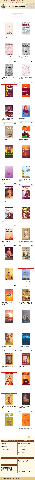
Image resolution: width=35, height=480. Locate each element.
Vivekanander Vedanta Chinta (24, 346)
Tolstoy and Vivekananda (6, 179)
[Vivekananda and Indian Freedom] (26, 151)
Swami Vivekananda (4, 446)
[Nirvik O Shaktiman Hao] (9, 419)
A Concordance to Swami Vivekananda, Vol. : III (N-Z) (26, 78)
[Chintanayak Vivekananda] (9, 339)
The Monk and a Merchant (23, 261)
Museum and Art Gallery (21, 449)
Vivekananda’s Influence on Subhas (25, 220)
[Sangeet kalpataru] (26, 359)
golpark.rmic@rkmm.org (28, 0)
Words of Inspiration (22, 118)
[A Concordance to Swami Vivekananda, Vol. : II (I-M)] (9, 70)
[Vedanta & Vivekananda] (9, 234)
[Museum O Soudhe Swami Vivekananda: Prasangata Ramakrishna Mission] (26, 419)
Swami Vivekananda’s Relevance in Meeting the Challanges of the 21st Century (8, 303)
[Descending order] (22, 14)
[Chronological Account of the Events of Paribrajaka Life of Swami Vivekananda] (26, 295)
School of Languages (21, 452)
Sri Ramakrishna (3, 443)
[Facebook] (21, 471)
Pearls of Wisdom (5, 139)
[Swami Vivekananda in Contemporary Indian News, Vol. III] (9, 49)
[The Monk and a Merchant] (26, 253)
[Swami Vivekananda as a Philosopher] (26, 192)
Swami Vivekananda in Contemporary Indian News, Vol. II (25, 37)
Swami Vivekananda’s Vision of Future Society (25, 282)
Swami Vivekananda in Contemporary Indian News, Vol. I (8, 37)
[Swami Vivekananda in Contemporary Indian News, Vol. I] (9, 28)
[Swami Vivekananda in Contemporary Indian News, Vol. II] (26, 28)
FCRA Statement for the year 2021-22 (6, 468)
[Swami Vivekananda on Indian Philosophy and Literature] (9, 111)
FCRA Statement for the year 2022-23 (6, 469)
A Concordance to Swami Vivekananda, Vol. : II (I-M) (9, 78)
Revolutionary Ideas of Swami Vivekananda (7, 159)
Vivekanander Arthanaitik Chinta (7, 385)
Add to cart (4, 61)
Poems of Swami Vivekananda (7, 323)
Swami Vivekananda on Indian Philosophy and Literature (7, 119)
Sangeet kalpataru (22, 366)
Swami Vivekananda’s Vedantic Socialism (24, 98)
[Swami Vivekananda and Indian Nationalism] (26, 172)
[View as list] (18, 19)
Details (15, 61)
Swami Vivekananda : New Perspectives (26, 241)
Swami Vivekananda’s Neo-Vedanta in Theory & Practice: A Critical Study (8, 262)
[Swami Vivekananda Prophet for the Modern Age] (9, 192)
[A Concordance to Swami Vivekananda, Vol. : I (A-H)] (26, 49)
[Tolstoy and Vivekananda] (9, 172)
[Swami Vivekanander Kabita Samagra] (9, 359)
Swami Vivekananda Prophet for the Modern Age (8, 201)
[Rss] (27, 471)
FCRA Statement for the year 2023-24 (6, 470)
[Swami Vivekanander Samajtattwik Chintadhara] (26, 378)
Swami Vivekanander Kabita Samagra (8, 366)
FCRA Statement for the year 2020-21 (6, 467)
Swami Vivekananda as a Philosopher (25, 200)
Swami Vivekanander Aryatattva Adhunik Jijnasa (9, 407)
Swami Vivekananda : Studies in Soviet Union (9, 98)
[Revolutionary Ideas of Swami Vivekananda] (9, 151)
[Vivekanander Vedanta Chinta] (26, 339)
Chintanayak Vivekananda (6, 346)
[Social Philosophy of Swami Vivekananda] (9, 213)
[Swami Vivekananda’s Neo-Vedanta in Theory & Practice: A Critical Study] (9, 253)
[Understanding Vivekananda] (9, 274)
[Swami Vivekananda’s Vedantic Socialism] (26, 90)
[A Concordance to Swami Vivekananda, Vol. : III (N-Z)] (26, 70)
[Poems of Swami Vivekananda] (9, 316)
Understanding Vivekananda (7, 281)
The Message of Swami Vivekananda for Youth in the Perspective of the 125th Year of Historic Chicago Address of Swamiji (26, 325)
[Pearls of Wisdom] (9, 132)
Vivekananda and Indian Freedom (25, 158)
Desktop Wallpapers (4, 460)
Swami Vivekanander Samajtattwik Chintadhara (25, 386)
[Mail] (29, 471)
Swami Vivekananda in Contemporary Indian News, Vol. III (8, 57)
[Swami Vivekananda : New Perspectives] (26, 234)
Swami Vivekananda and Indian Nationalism (24, 180)
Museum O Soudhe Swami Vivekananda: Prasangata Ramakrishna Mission (26, 428)
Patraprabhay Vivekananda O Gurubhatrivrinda (24, 407)
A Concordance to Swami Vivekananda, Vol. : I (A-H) (26, 57)
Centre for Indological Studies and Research (24, 443)
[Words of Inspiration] (26, 111)
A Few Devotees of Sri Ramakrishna (6, 449)
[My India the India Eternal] (26, 132)
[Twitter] (25, 471)
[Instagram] (19, 471)
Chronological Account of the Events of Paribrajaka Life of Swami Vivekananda (26, 303)
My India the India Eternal (23, 139)
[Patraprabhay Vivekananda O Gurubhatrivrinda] (26, 399)
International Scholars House (22, 446)
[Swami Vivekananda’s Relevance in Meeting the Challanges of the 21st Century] (9, 295)
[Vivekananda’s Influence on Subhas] (26, 213)
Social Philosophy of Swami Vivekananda (7, 221)
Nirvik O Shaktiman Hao (6, 427)
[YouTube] (23, 471)
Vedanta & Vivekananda (6, 241)
